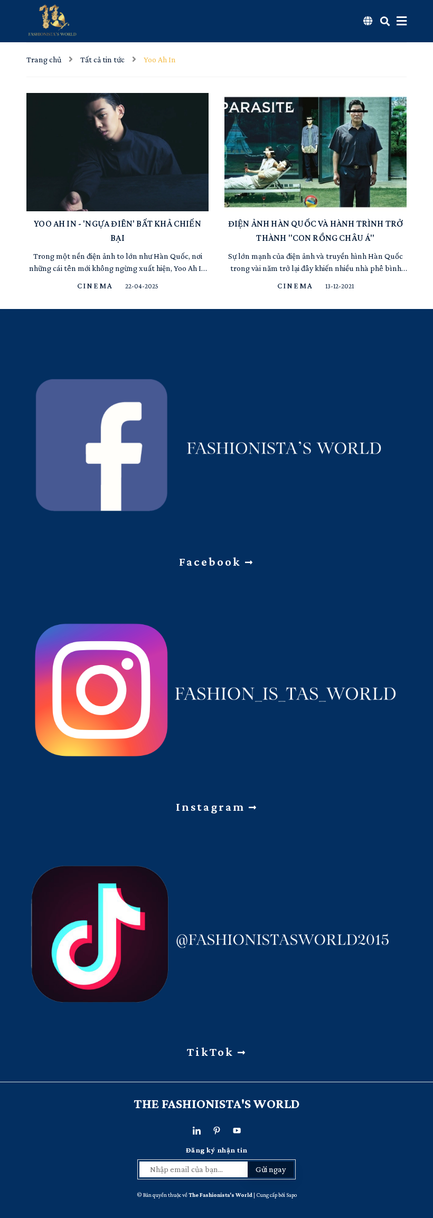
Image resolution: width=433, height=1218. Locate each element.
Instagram (212, 806)
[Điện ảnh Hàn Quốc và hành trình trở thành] (315, 152)
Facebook (212, 561)
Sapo (291, 1195)
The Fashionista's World (217, 1104)
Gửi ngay (271, 1169)
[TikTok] (216, 929)
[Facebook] (216, 439)
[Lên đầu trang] (417, 1152)
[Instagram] (216, 684)
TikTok (212, 1051)
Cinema (96, 286)
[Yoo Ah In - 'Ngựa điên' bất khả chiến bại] (117, 152)
